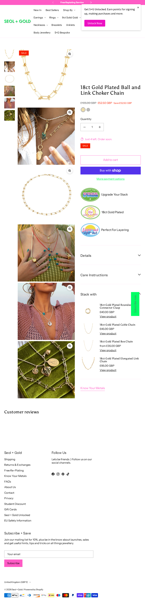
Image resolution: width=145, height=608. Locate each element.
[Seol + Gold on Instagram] (58, 474)
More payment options (110, 178)
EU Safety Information (17, 520)
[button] (69, 10)
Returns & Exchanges (17, 464)
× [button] (138, 7)
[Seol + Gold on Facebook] (53, 474)
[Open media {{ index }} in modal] (46, 77)
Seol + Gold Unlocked (17, 515)
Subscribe (13, 563)
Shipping (9, 459)
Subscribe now (135, 304)
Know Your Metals (92, 388)
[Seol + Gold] (17, 21)
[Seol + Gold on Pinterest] (62, 474)
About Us (10, 487)
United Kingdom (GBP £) (16, 582)
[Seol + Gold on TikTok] (67, 474)
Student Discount (15, 504)
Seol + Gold (17, 589)
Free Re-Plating (14, 470)
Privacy (8, 498)
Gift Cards (10, 509)
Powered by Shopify (33, 589)
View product (108, 316)
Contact (9, 492)
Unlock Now (95, 23)
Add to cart (110, 160)
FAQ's (7, 481)
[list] (46, 223)
